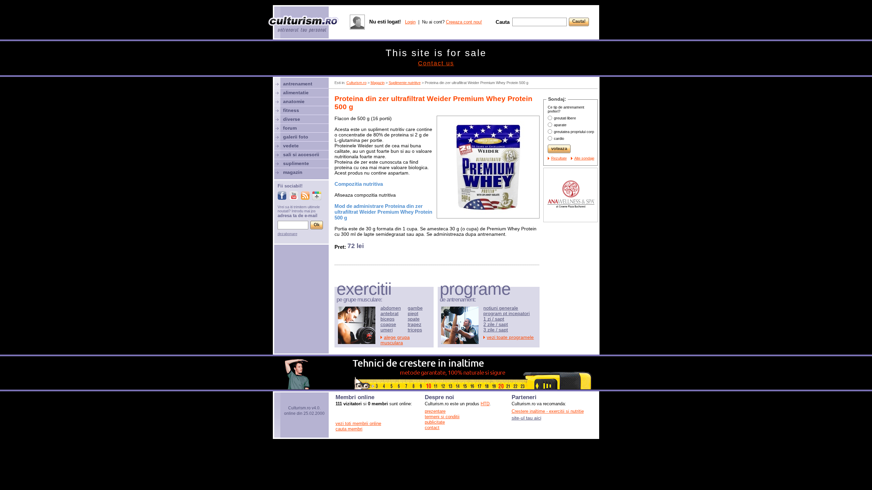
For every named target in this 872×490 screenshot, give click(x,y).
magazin (292, 172)
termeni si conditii (442, 416)
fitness (291, 110)
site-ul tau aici (526, 418)
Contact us (436, 63)
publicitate (435, 422)
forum (290, 128)
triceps (415, 329)
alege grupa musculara (395, 339)
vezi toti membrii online (358, 423)
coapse (388, 324)
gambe (415, 308)
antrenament (297, 83)
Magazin (378, 83)
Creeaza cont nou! (464, 21)
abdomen (390, 308)
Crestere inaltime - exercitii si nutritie (548, 411)
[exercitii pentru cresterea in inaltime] (436, 387)
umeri (386, 329)
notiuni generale (500, 308)
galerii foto (295, 137)
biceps (387, 319)
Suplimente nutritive (405, 83)
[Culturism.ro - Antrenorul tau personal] (304, 24)
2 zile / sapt (495, 324)
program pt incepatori (506, 313)
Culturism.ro (356, 83)
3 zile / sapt (495, 329)
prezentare (435, 411)
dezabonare (287, 234)
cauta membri (349, 428)
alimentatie (296, 92)
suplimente (296, 163)
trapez (414, 324)
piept (413, 313)
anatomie (294, 101)
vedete (291, 145)
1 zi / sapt (493, 319)
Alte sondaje (584, 158)
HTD (485, 403)
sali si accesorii (301, 154)
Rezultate (559, 158)
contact (432, 427)
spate (414, 319)
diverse (291, 119)
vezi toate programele (510, 337)
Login (410, 21)
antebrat (389, 313)
